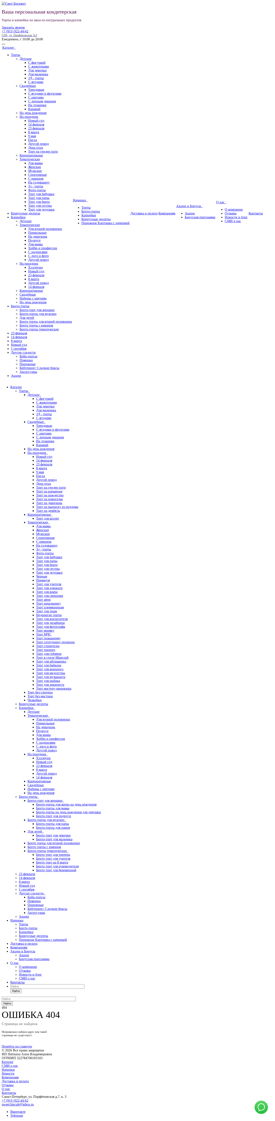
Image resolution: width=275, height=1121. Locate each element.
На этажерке (37, 105)
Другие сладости (23, 352)
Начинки (80, 200)
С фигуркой (37, 62)
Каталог (9, 47)
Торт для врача (47, 592)
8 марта (33, 132)
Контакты (256, 213)
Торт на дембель (48, 511)
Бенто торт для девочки (53, 835)
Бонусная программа (200, 217)
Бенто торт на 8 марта (52, 862)
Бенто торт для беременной (56, 870)
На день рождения (33, 113)
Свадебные (28, 86)
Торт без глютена (40, 692)
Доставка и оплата (143, 213)
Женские (34, 167)
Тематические (30, 159)
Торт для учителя (48, 584)
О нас (221, 202)
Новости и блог (236, 217)
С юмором (35, 178)
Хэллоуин (35, 267)
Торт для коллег (47, 518)
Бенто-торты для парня (53, 827)
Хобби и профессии (42, 248)
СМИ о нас (233, 221)
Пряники (26, 360)
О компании (234, 209)
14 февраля (36, 124)
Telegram (16, 1115)
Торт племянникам (50, 607)
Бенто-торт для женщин (37, 310)
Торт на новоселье (49, 499)
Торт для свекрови (49, 596)
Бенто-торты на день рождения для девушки (68, 812)
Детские (26, 59)
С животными (38, 66)
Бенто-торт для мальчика (54, 839)
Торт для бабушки (41, 194)
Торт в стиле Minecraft (52, 657)
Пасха (32, 140)
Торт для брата (39, 202)
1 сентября (18, 348)
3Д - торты (36, 78)
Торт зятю (43, 599)
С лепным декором (42, 101)
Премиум (43, 580)
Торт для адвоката (49, 588)
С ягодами (35, 82)
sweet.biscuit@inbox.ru (18, 1104)
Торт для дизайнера (50, 623)
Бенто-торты (20, 306)
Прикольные (37, 232)
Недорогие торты (49, 615)
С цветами (36, 97)
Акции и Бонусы (189, 206)
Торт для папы (38, 198)
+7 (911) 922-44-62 (15, 31)
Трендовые (36, 89)
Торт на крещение (49, 491)
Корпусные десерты (25, 213)
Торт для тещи (46, 611)
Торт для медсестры (50, 673)
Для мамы (35, 163)
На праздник (29, 117)
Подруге (34, 240)
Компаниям (166, 213)
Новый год (36, 120)
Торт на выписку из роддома (57, 507)
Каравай (34, 109)
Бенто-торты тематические (39, 329)
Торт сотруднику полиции (55, 642)
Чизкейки (35, 700)
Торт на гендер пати (43, 151)
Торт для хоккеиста (50, 684)
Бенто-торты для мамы (52, 808)
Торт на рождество (50, 495)
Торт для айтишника (51, 661)
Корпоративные (31, 155)
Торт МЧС (43, 634)
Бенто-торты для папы (52, 824)
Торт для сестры (40, 205)
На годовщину (39, 182)
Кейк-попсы (28, 356)
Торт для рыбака (48, 681)
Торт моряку (45, 630)
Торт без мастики (40, 696)
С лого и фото (38, 256)
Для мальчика (38, 74)
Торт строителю (48, 646)
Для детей (27, 317)
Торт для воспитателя (52, 619)
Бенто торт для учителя (53, 858)
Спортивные (37, 174)
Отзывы (231, 213)
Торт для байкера (48, 665)
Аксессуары (28, 372)
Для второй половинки (45, 229)
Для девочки (37, 70)
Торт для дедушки (41, 209)
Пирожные (28, 364)
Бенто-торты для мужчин (38, 314)
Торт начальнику (48, 603)
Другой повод (38, 144)
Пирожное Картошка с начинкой (105, 223)
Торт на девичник (49, 503)
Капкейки (18, 217)
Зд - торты (35, 186)
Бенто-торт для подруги (53, 816)
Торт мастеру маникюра (53, 688)
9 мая (32, 136)
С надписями (37, 252)
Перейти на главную (17, 1046)
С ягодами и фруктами (44, 93)
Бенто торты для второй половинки (46, 321)
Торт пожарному (48, 638)
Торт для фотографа (50, 626)
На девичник (37, 236)
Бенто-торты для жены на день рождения (66, 804)
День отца (35, 147)
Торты (15, 55)
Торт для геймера (48, 654)
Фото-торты (37, 190)
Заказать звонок (13, 27)
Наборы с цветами (33, 298)
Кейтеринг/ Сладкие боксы (39, 368)
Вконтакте (18, 1111)
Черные (41, 576)
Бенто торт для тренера (53, 854)
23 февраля (36, 128)
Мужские (35, 171)
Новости (8, 1073)
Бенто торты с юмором (36, 325)
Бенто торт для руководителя (57, 866)
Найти (16, 991)
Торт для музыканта (50, 677)
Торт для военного (49, 669)
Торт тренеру (45, 650)
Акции (16, 375)
